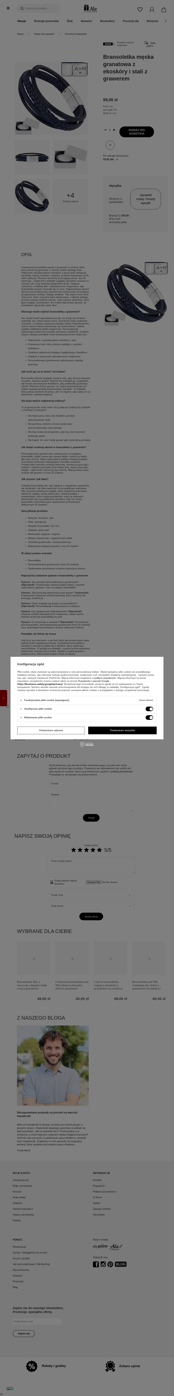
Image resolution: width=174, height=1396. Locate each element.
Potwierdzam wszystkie (122, 730)
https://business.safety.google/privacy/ (40, 684)
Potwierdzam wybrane (51, 730)
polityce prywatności (105, 678)
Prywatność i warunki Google (93, 681)
